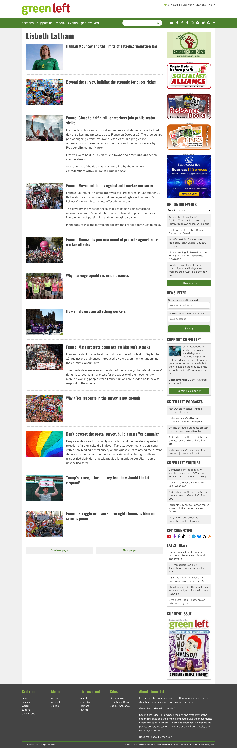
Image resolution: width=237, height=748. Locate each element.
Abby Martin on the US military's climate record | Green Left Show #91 (188, 440)
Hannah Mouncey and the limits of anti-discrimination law (111, 46)
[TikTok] (183, 536)
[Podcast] (174, 536)
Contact (84, 706)
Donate (201, 5)
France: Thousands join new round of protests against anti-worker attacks (112, 241)
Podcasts (56, 702)
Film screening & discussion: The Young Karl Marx (188, 254)
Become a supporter (189, 391)
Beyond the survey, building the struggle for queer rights (111, 82)
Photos (55, 698)
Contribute (86, 702)
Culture (26, 710)
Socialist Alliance (120, 706)
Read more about (155, 737)
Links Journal (117, 698)
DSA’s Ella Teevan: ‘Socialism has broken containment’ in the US (188, 566)
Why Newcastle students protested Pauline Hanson (184, 519)
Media (60, 23)
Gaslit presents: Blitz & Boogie (186, 230)
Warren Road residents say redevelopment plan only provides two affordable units (188, 600)
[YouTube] (169, 536)
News (25, 698)
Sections (28, 23)
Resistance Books (120, 702)
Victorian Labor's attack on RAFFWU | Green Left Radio (185, 420)
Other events (189, 283)
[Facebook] (179, 536)
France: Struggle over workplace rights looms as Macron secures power (110, 515)
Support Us (45, 23)
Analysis (26, 702)
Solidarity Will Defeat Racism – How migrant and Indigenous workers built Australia (187, 268)
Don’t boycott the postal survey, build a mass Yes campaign (112, 434)
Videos (55, 706)
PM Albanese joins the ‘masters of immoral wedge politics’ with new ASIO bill (189, 578)
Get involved (90, 23)
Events (73, 23)
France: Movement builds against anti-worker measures (109, 185)
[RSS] (209, 536)
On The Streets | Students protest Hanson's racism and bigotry (188, 429)
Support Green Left (184, 339)
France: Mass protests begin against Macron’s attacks (108, 347)
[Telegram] (194, 536)
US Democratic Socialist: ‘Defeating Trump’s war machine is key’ (189, 555)
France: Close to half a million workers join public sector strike (110, 120)
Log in (211, 5)
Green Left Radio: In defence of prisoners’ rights (187, 588)
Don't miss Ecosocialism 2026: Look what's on (186, 484)
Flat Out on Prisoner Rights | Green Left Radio (185, 410)
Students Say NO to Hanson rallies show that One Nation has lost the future (189, 508)
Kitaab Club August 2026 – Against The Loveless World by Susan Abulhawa (187, 220)
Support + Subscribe (180, 5)
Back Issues (28, 713)
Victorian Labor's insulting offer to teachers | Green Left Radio (188, 451)
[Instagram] (188, 536)
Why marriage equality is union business (97, 275)
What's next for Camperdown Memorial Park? (186, 241)
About (83, 698)
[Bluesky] (199, 536)
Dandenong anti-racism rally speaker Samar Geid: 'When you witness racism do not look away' (188, 473)
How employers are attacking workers (96, 311)
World (25, 706)
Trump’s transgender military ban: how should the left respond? (108, 480)
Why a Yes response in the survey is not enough (103, 398)
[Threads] (204, 536)
